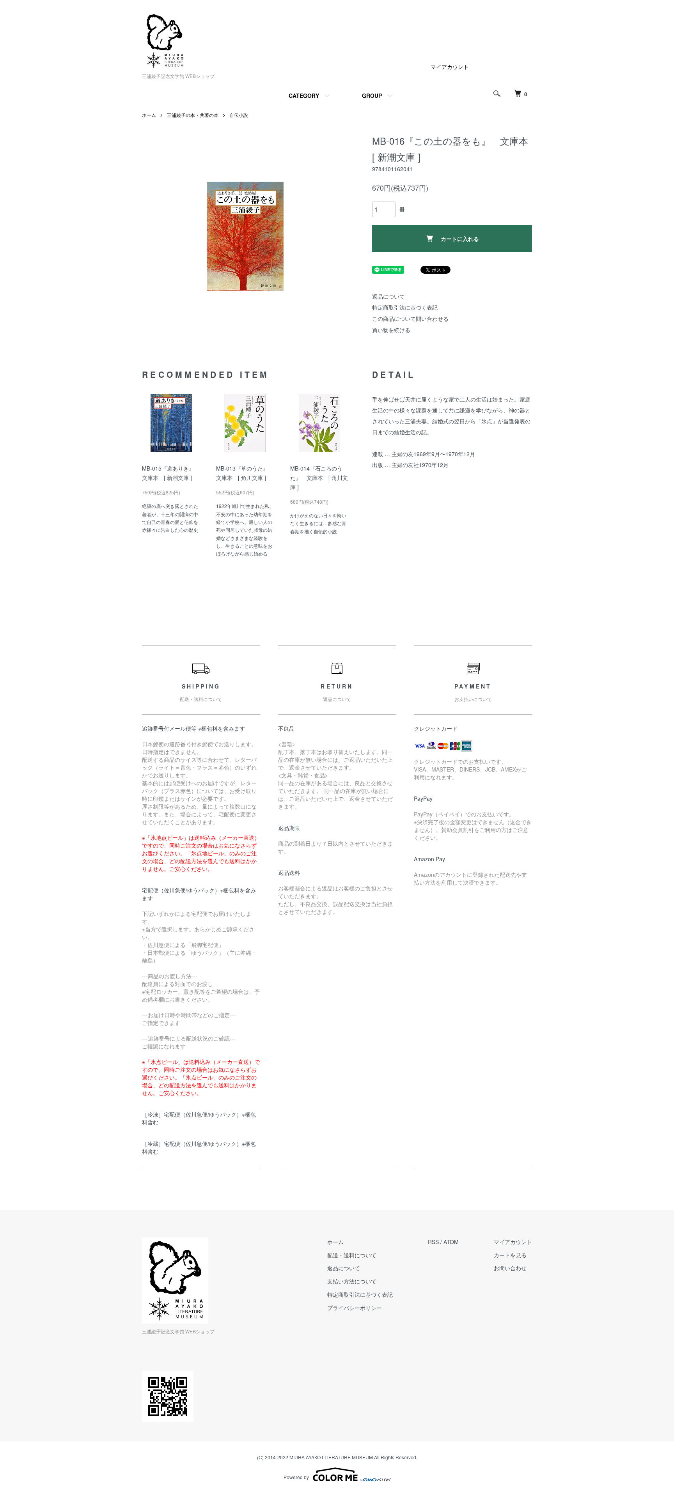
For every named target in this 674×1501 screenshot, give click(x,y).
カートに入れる (460, 238)
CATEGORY (304, 95)
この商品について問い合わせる (410, 318)
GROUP (372, 95)
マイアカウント (450, 67)
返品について (388, 296)
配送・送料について (351, 1255)
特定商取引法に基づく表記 (405, 307)
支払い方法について (351, 1281)
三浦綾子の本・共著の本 (192, 115)
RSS (433, 1242)
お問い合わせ (510, 1268)
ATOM (451, 1242)
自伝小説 (238, 115)
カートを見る (510, 1255)
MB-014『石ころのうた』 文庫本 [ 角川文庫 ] (319, 477)
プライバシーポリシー (354, 1308)
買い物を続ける (391, 330)
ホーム (149, 115)
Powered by (296, 1477)
